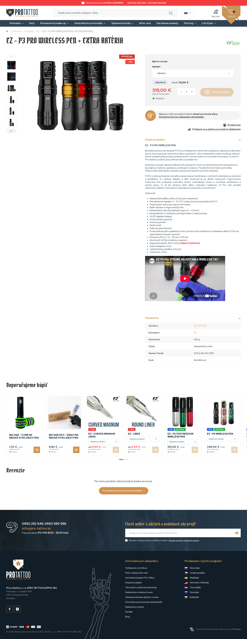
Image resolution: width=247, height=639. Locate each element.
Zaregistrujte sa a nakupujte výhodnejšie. (181, 117)
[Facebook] (9, 609)
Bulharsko (194, 597)
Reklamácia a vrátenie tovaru (139, 592)
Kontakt (129, 611)
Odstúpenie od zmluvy (136, 568)
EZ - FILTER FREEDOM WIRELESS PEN (180, 435)
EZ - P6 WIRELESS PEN (220, 433)
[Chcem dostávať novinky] (236, 533)
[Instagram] (17, 609)
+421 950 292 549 (136, 3)
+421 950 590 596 (156, 3)
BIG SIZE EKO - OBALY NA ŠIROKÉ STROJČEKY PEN (63, 436)
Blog (127, 616)
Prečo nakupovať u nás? (136, 572)
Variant (156, 67)
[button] (193, 73)
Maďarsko (194, 577)
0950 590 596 (55, 524)
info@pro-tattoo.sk (36, 528)
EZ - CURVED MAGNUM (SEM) (101, 435)
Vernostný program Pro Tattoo (140, 577)
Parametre (152, 318)
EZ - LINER (134, 433)
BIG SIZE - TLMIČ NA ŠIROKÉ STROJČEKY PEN (24, 436)
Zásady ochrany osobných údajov (184, 540)
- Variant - (161, 73)
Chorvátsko (195, 587)
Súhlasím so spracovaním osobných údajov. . (164, 540)
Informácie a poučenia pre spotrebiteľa (143, 602)
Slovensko (195, 568)
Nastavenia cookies (134, 607)
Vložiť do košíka (220, 92)
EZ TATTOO (200, 325)
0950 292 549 (32, 524)
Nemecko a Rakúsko (199, 582)
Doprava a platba (133, 582)
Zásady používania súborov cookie (142, 597)
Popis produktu (155, 139)
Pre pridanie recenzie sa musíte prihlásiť (122, 490)
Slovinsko (194, 592)
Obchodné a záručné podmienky (141, 587)
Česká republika (197, 572)
